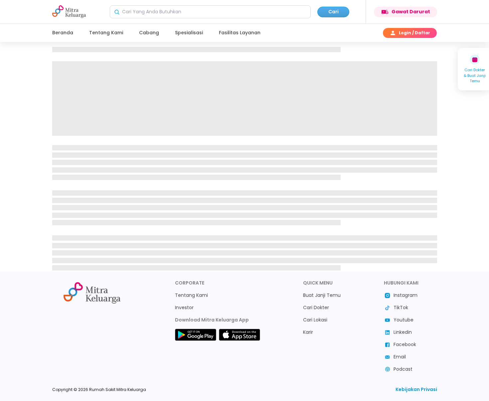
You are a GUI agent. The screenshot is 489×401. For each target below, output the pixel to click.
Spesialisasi (189, 32)
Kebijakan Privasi (416, 389)
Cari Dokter (316, 307)
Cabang (149, 32)
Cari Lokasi (315, 319)
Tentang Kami (106, 32)
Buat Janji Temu (322, 295)
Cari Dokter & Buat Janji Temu (475, 75)
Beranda (62, 32)
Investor (184, 307)
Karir (308, 332)
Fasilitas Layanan (239, 32)
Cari (333, 11)
